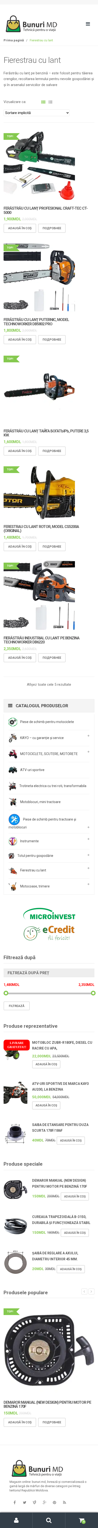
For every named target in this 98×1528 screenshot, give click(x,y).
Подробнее (52, 228)
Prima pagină (14, 40)
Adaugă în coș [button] (20, 228)
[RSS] (64, 1502)
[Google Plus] (44, 1502)
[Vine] (34, 1502)
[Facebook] (14, 1502)
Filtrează (16, 1006)
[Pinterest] (54, 1502)
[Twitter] (24, 1502)
